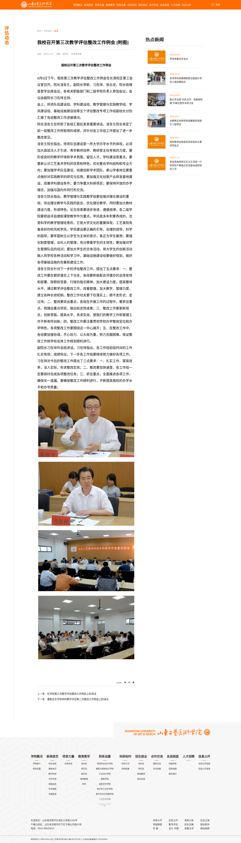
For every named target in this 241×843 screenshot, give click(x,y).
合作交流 (153, 5)
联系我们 (173, 774)
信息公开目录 (204, 769)
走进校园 (164, 5)
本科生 (84, 764)
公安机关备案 (88, 839)
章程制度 (157, 824)
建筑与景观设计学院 (105, 769)
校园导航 (173, 764)
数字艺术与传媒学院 (105, 794)
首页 (39, 31)
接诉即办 (205, 824)
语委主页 (189, 828)
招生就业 (143, 5)
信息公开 (186, 5)
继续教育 (84, 779)
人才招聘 (175, 5)
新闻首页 (88, 5)
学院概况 (77, 5)
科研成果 (125, 769)
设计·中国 (174, 828)
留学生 (84, 774)
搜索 (218, 4)
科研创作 (132, 5)
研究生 (84, 769)
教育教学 (110, 5)
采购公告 (189, 820)
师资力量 (99, 5)
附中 (84, 784)
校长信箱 (189, 824)
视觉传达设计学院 (105, 764)
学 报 (155, 828)
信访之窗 (205, 820)
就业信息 (141, 779)
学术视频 (52, 789)
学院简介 (37, 764)
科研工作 (125, 764)
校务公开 (157, 820)
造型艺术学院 (105, 784)
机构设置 (37, 769)
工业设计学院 (105, 774)
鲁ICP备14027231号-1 (73, 839)
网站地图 (205, 828)
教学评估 (173, 824)
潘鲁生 (65, 85)
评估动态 (48, 31)
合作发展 (157, 769)
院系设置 (121, 5)
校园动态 (52, 784)
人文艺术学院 (105, 799)
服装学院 (105, 779)
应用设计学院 (105, 804)
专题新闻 (52, 794)
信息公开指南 (204, 764)
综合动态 (52, 764)
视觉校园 (173, 769)
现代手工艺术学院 (105, 789)
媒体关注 (52, 769)
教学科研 (52, 774)
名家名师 (68, 764)
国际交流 (157, 764)
